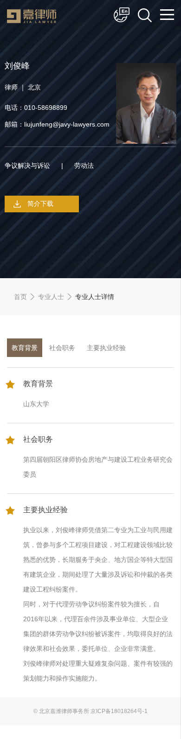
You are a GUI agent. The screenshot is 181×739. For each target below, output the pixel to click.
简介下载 (40, 203)
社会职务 (62, 347)
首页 (20, 296)
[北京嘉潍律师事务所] (31, 21)
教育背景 (25, 347)
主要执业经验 (106, 347)
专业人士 (51, 296)
